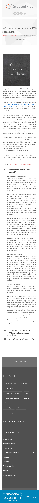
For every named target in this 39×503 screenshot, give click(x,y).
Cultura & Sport (8, 439)
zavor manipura (10, 413)
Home (4, 35)
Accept (27, 496)
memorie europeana (12, 398)
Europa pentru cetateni (11, 452)
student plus (19, 403)
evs (26, 393)
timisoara (21, 408)
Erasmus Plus (7, 448)
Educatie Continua (9, 443)
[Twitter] (14, 13)
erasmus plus (9, 388)
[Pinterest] (21, 13)
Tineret (5, 470)
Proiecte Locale (8, 466)
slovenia (7, 403)
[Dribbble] (24, 13)
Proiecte (6, 461)
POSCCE (6, 457)
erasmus (24, 383)
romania (26, 398)
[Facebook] (18, 13)
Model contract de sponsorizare (21, 164)
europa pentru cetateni (12, 393)
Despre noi (13, 35)
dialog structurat (10, 383)
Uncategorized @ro (9, 475)
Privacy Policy (33, 496)
